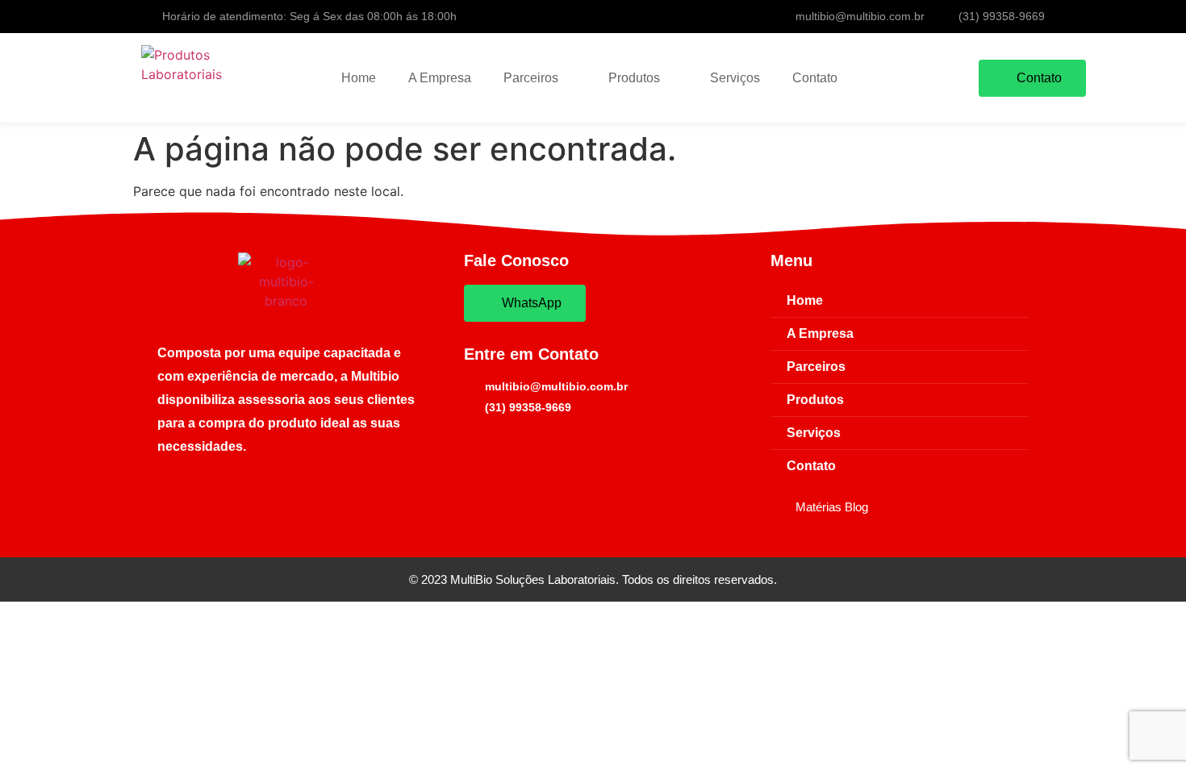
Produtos (634, 78)
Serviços (735, 78)
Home (358, 78)
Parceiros (530, 78)
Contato (814, 78)
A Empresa (439, 78)
